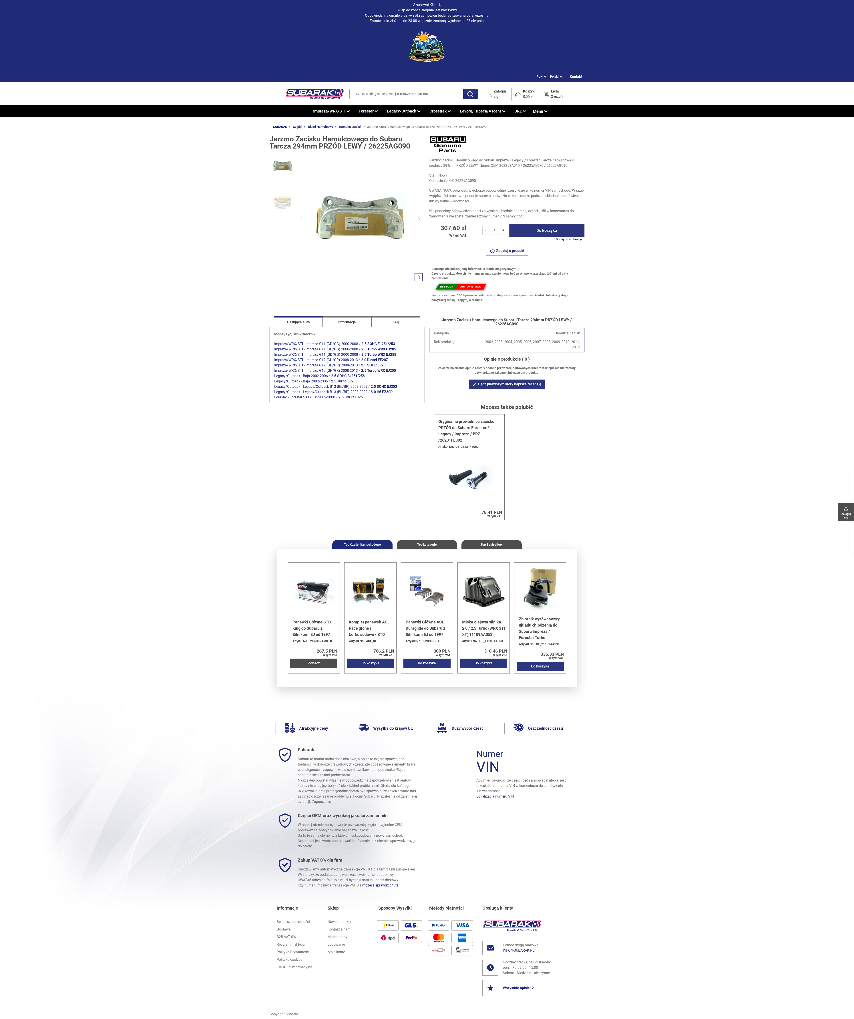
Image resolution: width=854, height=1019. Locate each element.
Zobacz (314, 663)
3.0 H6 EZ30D (382, 392)
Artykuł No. (446, 446)
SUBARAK (280, 127)
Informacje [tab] (347, 322)
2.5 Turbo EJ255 (344, 381)
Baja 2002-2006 (315, 376)
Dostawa (284, 929)
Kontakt (576, 76)
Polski (554, 76)
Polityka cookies (289, 959)
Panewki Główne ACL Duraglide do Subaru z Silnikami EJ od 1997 (425, 628)
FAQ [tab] (396, 322)
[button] (525, 94)
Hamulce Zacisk (350, 127)
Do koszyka (546, 230)
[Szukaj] (470, 94)
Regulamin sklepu (291, 944)
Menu (538, 111)
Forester (280, 397)
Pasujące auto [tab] (298, 322)
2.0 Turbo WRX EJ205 (378, 349)
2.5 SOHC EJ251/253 (378, 344)
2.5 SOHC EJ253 (374, 365)
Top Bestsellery (492, 544)
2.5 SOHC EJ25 (350, 397)
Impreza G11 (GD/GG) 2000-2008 (332, 344)
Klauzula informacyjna (294, 967)
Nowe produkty (339, 922)
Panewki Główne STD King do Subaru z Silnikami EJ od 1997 (311, 628)
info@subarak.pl (518, 950)
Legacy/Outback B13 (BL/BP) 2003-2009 (335, 386)
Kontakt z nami (339, 929)
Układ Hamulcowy (320, 127)
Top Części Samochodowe (362, 544)
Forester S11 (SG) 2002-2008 (312, 397)
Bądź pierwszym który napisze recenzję (507, 384)
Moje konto (336, 952)
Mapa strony (337, 937)
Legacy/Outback (287, 376)
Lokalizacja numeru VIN (495, 796)
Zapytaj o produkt (507, 250)
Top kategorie (427, 544)
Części (297, 127)
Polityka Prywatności (293, 952)
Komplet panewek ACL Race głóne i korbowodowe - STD (369, 628)
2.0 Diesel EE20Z (374, 360)
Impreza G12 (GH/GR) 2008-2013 (332, 360)
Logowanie (336, 944)
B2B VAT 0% (286, 937)
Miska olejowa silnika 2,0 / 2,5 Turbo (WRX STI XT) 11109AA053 (483, 628)
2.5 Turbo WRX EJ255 (378, 354)
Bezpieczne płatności (293, 922)
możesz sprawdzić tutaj (380, 885)
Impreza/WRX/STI (288, 344)
